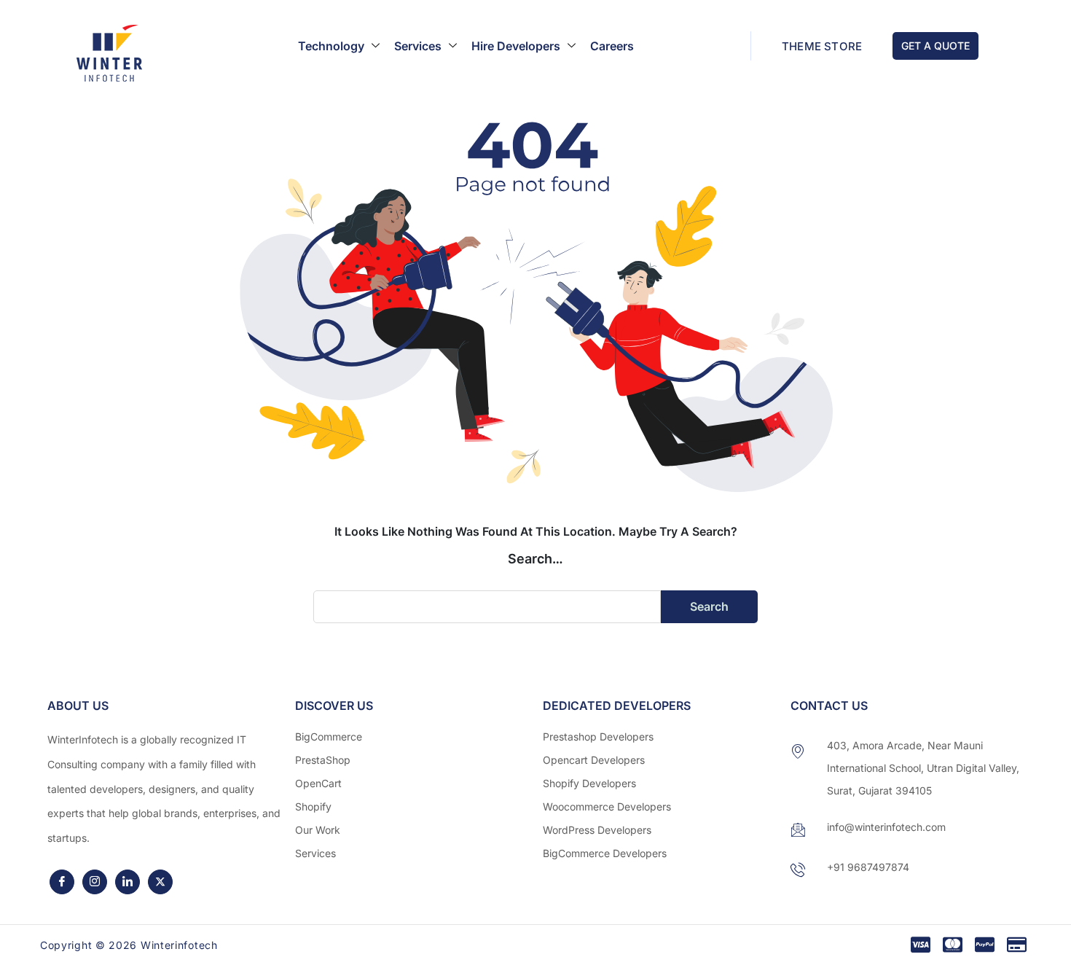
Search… (535, 558)
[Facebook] (62, 882)
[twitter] (160, 882)
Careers (612, 46)
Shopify (313, 806)
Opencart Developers (594, 760)
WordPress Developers (597, 830)
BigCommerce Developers (605, 853)
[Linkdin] (127, 882)
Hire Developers (515, 46)
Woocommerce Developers (607, 806)
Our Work (317, 830)
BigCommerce (328, 736)
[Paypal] (984, 945)
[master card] (952, 945)
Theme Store (822, 46)
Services (418, 46)
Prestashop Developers (598, 736)
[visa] (920, 945)
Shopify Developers (589, 783)
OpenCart (318, 783)
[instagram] (94, 882)
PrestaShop (322, 760)
